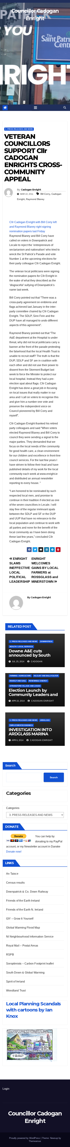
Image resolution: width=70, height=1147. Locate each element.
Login (6, 1088)
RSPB (10, 954)
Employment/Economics (21, 725)
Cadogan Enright (31, 189)
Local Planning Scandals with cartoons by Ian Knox (33, 1010)
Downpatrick (46, 641)
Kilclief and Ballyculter (46, 676)
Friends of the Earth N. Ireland (24, 909)
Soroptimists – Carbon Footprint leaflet (30, 963)
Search (10, 765)
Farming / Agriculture (20, 676)
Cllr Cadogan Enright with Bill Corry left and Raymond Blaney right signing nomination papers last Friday (33, 227)
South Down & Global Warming (25, 972)
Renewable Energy (38, 681)
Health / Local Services (21, 646)
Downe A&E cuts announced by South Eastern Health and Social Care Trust (34, 657)
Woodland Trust (16, 990)
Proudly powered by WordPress (25, 1138)
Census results (15, 882)
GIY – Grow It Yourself (19, 918)
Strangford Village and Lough (25, 686)
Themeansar (35, 1141)
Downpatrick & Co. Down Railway (27, 891)
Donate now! (13, 851)
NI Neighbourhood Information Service (30, 936)
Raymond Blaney (35, 199)
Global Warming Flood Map (23, 927)
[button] (64, 107)
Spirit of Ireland (15, 981)
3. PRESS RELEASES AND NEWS (19, 129)
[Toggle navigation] (35, 107)
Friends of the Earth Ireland (23, 900)
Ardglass (45, 720)
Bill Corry (45, 194)
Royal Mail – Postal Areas (22, 945)
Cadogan (36, 661)
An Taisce (12, 873)
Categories (12, 808)
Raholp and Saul (18, 681)
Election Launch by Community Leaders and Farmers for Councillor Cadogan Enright (33, 696)
